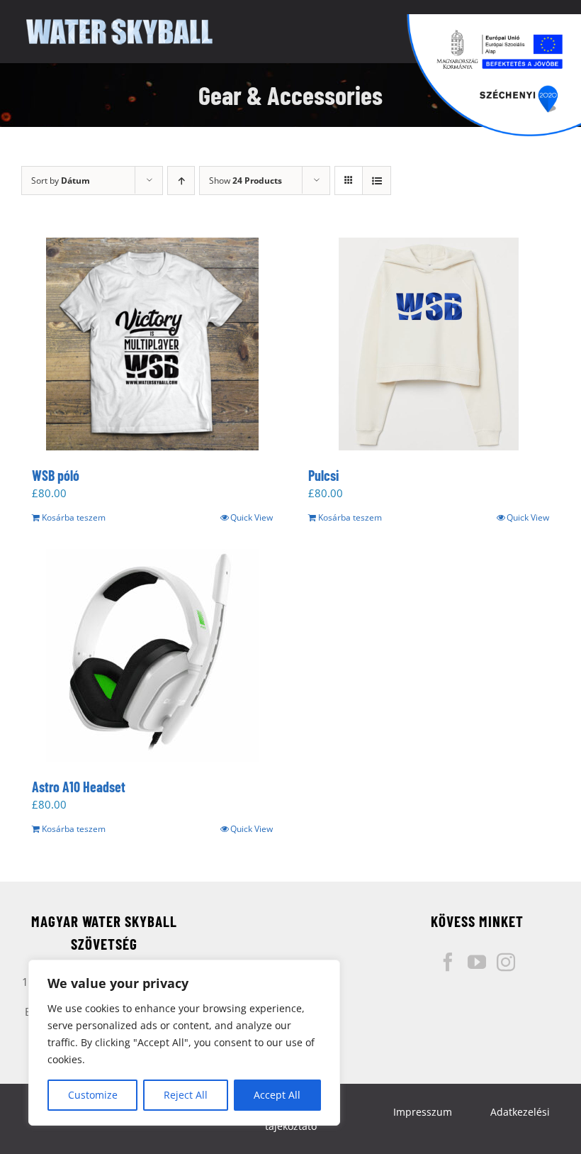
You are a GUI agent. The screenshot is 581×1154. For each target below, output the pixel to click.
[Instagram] (506, 962)
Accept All (277, 1095)
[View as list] (376, 180)
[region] (184, 1043)
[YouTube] (477, 962)
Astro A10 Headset (78, 786)
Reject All (186, 1095)
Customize (93, 1095)
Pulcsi (323, 475)
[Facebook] (448, 962)
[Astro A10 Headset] (152, 655)
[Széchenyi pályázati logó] (494, 75)
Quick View (251, 517)
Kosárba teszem (74, 517)
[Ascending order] (181, 180)
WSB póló (55, 475)
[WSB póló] (152, 344)
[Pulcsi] (429, 344)
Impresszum (422, 1112)
